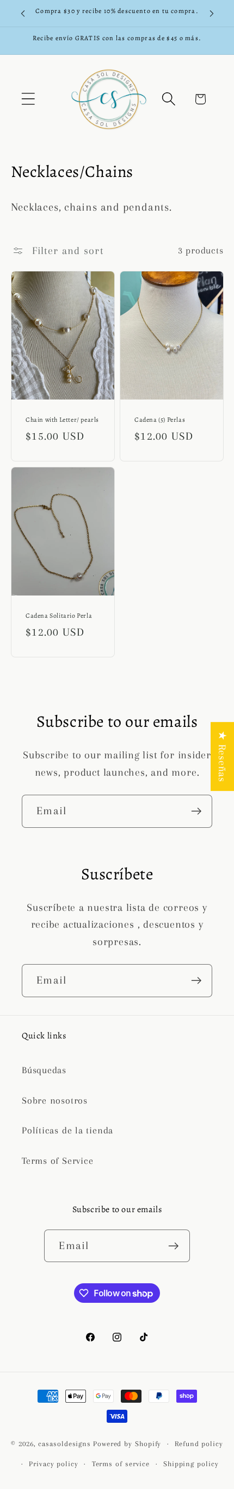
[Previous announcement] (23, 14)
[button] (28, 99)
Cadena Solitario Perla (59, 616)
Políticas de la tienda (67, 1130)
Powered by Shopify (127, 1444)
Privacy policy (53, 1464)
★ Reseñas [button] (222, 756)
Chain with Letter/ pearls (62, 420)
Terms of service (121, 1464)
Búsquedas (44, 1070)
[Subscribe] (196, 811)
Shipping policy (191, 1464)
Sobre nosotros (55, 1100)
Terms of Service (57, 1160)
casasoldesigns (64, 1444)
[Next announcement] (212, 14)
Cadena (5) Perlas (159, 420)
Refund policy (199, 1444)
